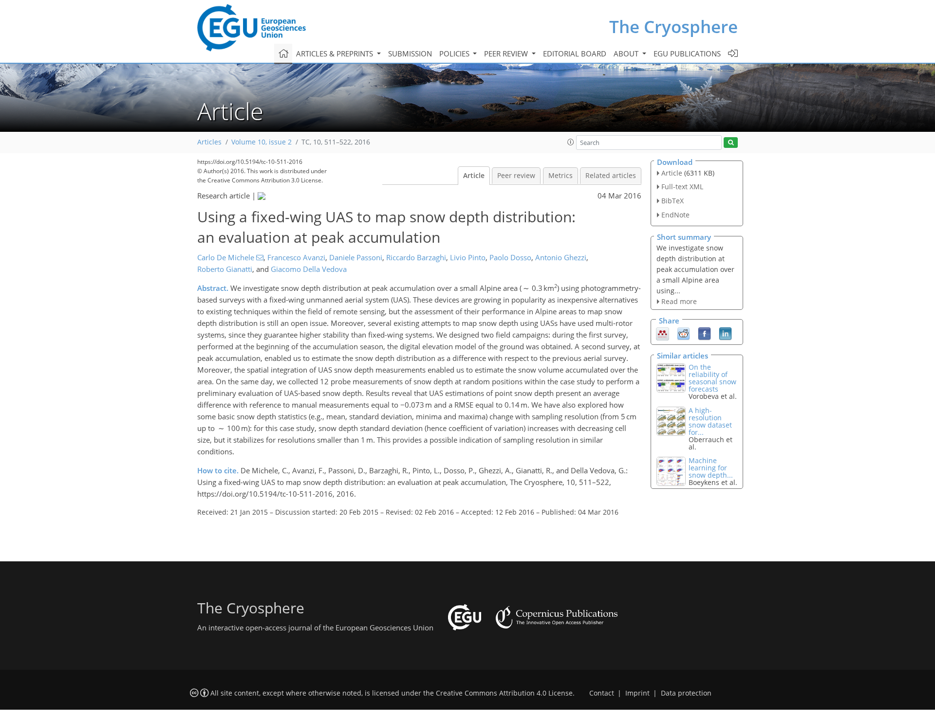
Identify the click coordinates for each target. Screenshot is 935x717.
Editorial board (574, 53)
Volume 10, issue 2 (261, 142)
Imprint (637, 693)
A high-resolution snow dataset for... (710, 421)
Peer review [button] (507, 53)
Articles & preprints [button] (335, 53)
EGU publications (687, 53)
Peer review (516, 175)
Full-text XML (682, 186)
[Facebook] (704, 333)
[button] (570, 142)
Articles (209, 142)
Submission (410, 53)
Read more (679, 301)
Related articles (610, 175)
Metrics (560, 175)
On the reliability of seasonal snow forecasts (712, 378)
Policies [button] (455, 53)
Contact (601, 693)
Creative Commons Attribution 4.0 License (504, 693)
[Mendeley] (662, 333)
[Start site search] (731, 142)
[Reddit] (683, 333)
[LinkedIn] (725, 333)
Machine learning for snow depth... (711, 468)
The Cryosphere (673, 26)
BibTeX (672, 200)
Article (474, 175)
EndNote (675, 214)
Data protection (686, 693)
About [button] (627, 53)
